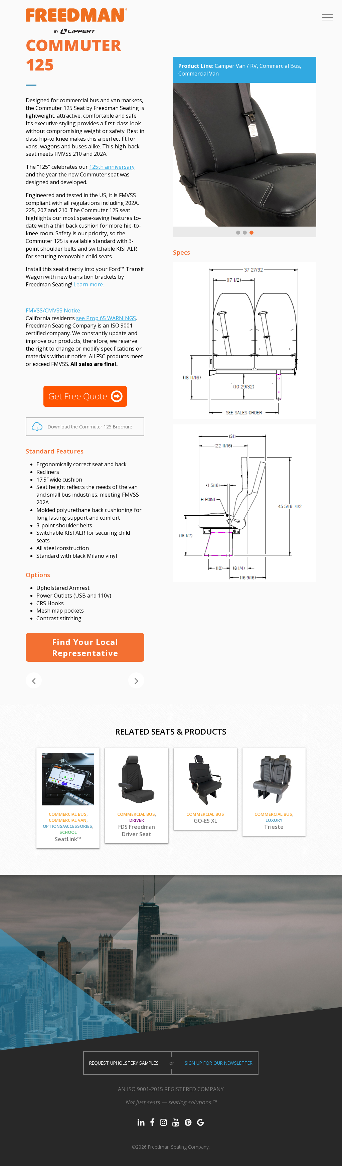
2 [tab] (245, 233)
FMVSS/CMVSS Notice (53, 310)
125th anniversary (112, 166)
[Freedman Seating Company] (76, 21)
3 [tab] (251, 233)
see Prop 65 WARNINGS (106, 318)
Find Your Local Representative (85, 647)
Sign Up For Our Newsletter (218, 1063)
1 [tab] (238, 233)
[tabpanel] (245, 155)
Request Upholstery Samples (124, 1063)
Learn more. (88, 284)
